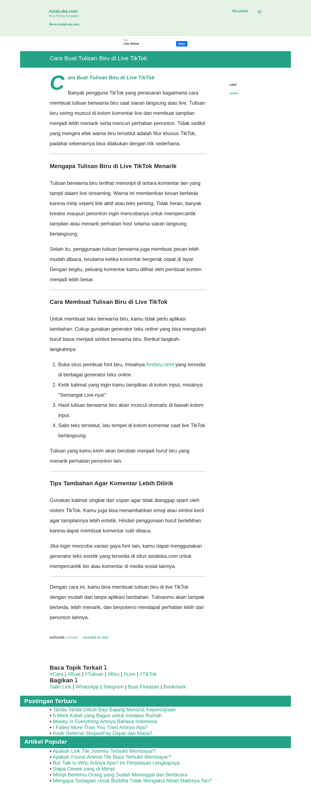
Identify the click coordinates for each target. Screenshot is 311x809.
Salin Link (60, 687)
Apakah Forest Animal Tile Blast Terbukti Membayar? (112, 757)
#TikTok (148, 674)
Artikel (234, 93)
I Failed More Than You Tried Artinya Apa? (100, 727)
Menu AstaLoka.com (64, 24)
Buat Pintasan (144, 687)
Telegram (113, 687)
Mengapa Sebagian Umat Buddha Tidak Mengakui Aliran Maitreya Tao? (132, 780)
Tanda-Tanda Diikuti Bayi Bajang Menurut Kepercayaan (114, 709)
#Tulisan (94, 674)
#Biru (113, 674)
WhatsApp (87, 687)
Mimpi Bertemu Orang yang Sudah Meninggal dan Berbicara (120, 774)
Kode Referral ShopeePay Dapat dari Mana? (102, 733)
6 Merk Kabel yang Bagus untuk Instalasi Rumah (107, 715)
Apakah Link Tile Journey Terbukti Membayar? (104, 751)
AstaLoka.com (63, 11)
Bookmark (174, 687)
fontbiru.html (160, 364)
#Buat (74, 674)
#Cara (56, 674)
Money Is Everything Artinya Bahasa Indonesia (105, 721)
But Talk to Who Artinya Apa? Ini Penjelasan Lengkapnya (116, 763)
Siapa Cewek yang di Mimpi (84, 769)
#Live (129, 674)
